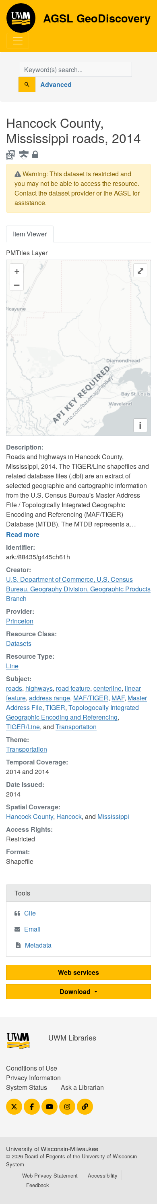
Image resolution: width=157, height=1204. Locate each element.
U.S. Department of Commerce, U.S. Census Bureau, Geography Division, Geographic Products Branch (78, 589)
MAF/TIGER (90, 697)
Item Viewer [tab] (30, 233)
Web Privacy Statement (50, 1175)
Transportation (76, 726)
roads (14, 688)
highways (39, 688)
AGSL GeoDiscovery (21, 21)
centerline (107, 688)
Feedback (37, 1185)
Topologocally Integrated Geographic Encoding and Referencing (72, 712)
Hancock (69, 816)
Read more (22, 534)
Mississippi (113, 816)
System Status (26, 1087)
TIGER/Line (23, 726)
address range (49, 697)
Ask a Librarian (82, 1087)
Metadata (38, 945)
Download (76, 991)
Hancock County (29, 816)
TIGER (55, 707)
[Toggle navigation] (17, 41)
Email (32, 929)
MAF (118, 697)
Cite (30, 913)
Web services (78, 972)
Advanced (56, 84)
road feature (73, 688)
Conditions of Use (31, 1068)
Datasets (18, 643)
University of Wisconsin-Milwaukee (52, 1148)
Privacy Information (33, 1077)
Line (12, 665)
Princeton (19, 620)
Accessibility (103, 1175)
